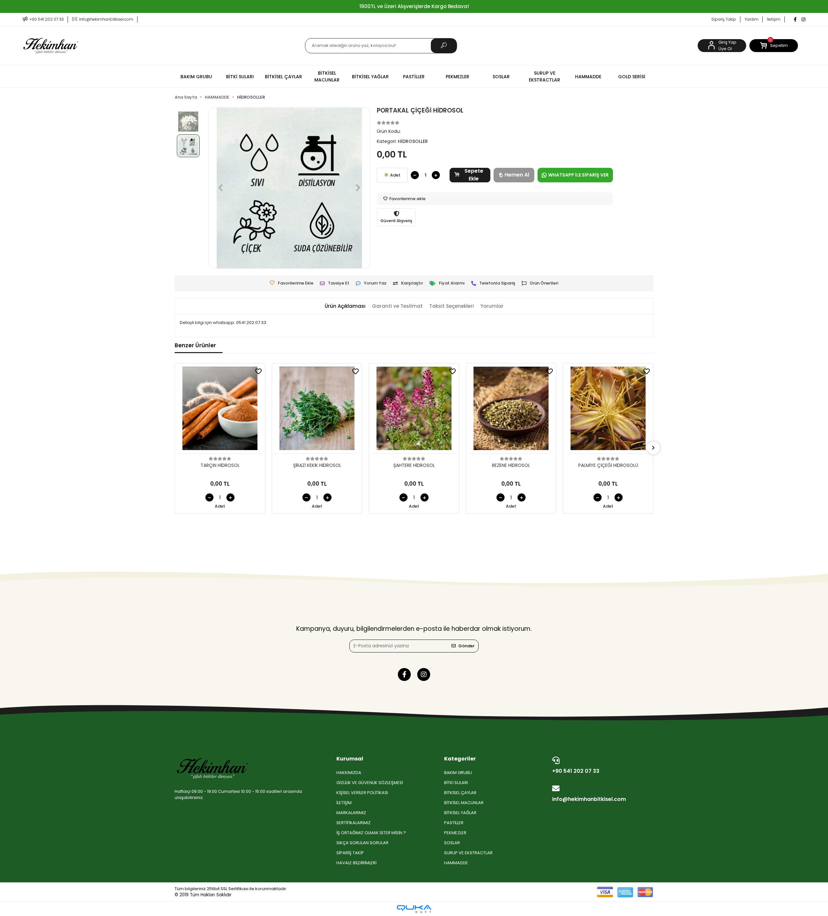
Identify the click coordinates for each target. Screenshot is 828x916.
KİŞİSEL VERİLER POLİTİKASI (362, 793)
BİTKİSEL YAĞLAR (460, 813)
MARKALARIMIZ (351, 813)
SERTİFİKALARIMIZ (353, 823)
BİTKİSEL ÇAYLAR (460, 793)
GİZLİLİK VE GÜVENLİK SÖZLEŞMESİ (369, 783)
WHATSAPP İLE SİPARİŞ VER (578, 175)
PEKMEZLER (455, 833)
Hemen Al (517, 174)
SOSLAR (452, 843)
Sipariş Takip (723, 19)
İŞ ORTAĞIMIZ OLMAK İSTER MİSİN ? (371, 833)
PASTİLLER (453, 823)
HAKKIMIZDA (348, 773)
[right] (653, 448)
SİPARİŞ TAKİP (350, 853)
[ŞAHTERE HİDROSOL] (414, 410)
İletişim (773, 19)
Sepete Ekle (473, 175)
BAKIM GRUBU (458, 773)
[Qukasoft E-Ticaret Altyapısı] (414, 909)
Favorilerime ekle (407, 199)
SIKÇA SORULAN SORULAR (362, 843)
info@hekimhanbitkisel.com (589, 799)
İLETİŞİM (344, 803)
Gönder (466, 646)
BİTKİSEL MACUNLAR (464, 803)
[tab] (345, 306)
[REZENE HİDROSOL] (511, 410)
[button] (773, 45)
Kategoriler (460, 758)
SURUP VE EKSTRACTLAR (468, 853)
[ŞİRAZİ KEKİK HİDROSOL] (317, 410)
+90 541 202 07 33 (575, 771)
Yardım (751, 19)
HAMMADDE (456, 863)
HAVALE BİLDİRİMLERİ (356, 863)
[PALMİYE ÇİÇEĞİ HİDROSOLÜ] (608, 410)
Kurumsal (349, 758)
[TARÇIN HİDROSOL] (220, 410)
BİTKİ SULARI (456, 783)
